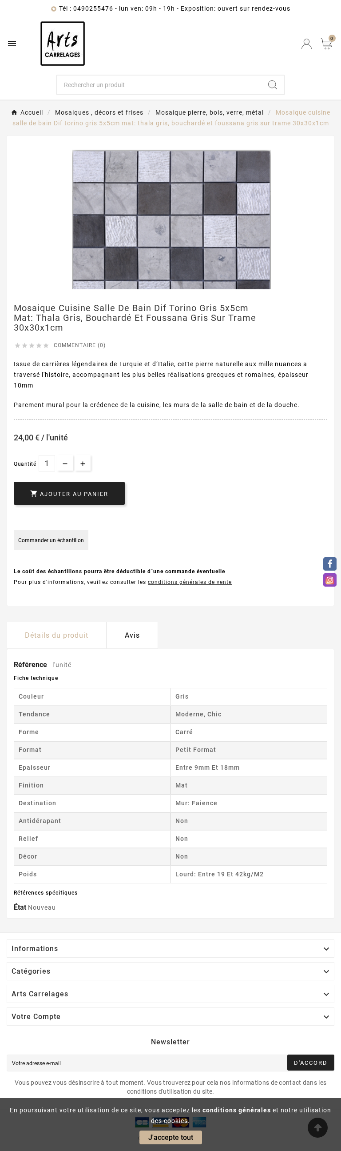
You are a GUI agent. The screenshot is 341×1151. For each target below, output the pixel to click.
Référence (31, 664)
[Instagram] (330, 580)
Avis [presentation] (132, 635)
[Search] (272, 85)
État (21, 907)
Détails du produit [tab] (56, 635)
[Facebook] (330, 564)
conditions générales (236, 1110)
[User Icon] (306, 44)
